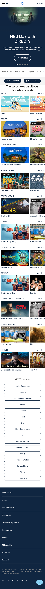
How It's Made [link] (35, 241)
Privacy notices (7, 530)
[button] (3, 3)
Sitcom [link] (22, 472)
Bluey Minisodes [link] (36, 113)
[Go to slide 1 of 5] (17, 64)
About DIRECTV (7, 493)
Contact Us (5, 560)
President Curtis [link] (36, 267)
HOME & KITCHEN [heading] (7, 170)
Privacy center (6, 515)
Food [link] (23, 417)
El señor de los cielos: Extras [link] (11, 370)
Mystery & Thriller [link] (22, 441)
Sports (31, 72)
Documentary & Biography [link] (22, 398)
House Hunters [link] (6, 139)
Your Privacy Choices (12, 523)
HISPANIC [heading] (4, 350)
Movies (38, 72)
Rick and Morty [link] (6, 267)
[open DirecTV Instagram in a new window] (17, 580)
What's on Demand (20, 72)
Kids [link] (22, 435)
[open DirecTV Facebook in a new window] (8, 580)
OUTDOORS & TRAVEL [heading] (9, 145)
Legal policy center (8, 508)
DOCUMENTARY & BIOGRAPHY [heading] (12, 299)
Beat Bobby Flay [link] (7, 190)
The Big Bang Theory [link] (8, 241)
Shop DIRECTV (14, 81)
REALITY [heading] (4, 119)
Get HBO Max (22, 58)
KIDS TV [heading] (4, 93)
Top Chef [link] (33, 370)
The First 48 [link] (5, 216)
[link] (15, 104)
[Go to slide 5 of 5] (27, 64)
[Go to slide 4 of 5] (25, 64)
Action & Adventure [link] (23, 386)
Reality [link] (22, 453)
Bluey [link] (3, 113)
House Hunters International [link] (11, 164)
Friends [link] (33, 293)
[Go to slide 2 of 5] (20, 64)
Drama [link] (22, 404)
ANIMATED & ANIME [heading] (8, 247)
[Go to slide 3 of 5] (22, 64)
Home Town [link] (34, 190)
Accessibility (6, 552)
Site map (5, 537)
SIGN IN (40, 3)
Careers (4, 500)
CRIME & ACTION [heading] (7, 196)
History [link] (22, 423)
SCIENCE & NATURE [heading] (8, 324)
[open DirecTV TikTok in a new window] (27, 580)
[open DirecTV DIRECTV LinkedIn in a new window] (3, 580)
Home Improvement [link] (22, 429)
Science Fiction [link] (22, 466)
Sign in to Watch (33, 81)
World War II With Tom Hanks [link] (11, 318)
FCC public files (7, 545)
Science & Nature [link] (22, 460)
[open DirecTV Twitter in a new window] (13, 580)
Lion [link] (32, 344)
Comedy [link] (23, 392)
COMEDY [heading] (4, 273)
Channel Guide (6, 72)
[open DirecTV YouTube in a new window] (22, 580)
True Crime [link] (23, 478)
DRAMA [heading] (4, 222)
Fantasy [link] (23, 410)
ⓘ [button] (39, 49)
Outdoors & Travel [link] (22, 447)
